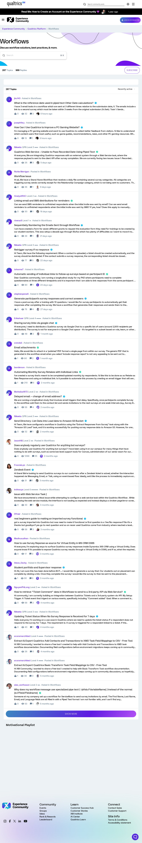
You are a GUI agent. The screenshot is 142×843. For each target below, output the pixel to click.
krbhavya (18, 489)
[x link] (14, 821)
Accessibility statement (119, 823)
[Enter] (2, 55)
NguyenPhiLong (22, 587)
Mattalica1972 (21, 392)
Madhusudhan (21, 538)
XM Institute (77, 814)
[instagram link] (5, 821)
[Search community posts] (84, 4)
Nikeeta (17, 147)
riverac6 (18, 220)
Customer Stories (79, 811)
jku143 (17, 98)
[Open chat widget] (135, 837)
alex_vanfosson (22, 685)
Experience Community (13, 29)
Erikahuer (18, 318)
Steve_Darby (20, 563)
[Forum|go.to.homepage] (61, 20)
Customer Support (117, 811)
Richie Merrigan (21, 171)
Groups (43, 811)
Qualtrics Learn (78, 819)
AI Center (75, 816)
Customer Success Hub (82, 808)
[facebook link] (10, 821)
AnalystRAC (20, 196)
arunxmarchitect (22, 636)
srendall (18, 343)
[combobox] (33, 55)
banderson (19, 367)
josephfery (19, 122)
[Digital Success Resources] (133, 4)
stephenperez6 (21, 294)
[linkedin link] (19, 821)
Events (43, 808)
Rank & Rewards (48, 816)
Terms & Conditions (117, 820)
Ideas (42, 814)
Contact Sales (115, 808)
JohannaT (19, 269)
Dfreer (17, 514)
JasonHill (18, 440)
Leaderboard (46, 819)
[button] (3, 20)
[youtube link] (25, 821)
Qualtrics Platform (36, 29)
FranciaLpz (19, 465)
